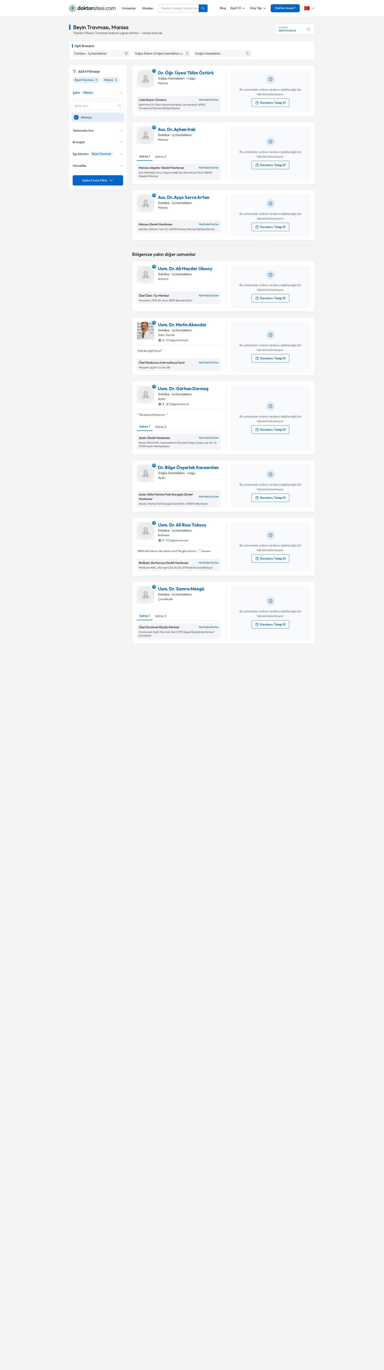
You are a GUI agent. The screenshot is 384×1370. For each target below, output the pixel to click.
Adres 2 (160, 157)
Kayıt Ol (235, 8)
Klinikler (147, 8)
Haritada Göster (209, 99)
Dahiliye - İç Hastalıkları (175, 135)
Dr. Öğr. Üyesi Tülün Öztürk (186, 72)
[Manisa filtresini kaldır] (116, 80)
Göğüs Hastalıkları (171, 78)
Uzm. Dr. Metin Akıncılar (182, 324)
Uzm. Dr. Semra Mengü (181, 588)
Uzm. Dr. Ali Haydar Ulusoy (185, 268)
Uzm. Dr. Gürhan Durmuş (183, 388)
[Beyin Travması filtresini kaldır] (96, 80)
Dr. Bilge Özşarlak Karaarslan (188, 467)
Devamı (206, 551)
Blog (223, 8)
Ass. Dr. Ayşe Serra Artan (183, 197)
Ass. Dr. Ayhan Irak (177, 129)
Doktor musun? (285, 8)
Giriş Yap (256, 8)
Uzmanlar (129, 8)
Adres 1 (144, 156)
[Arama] (203, 8)
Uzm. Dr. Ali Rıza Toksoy (182, 525)
